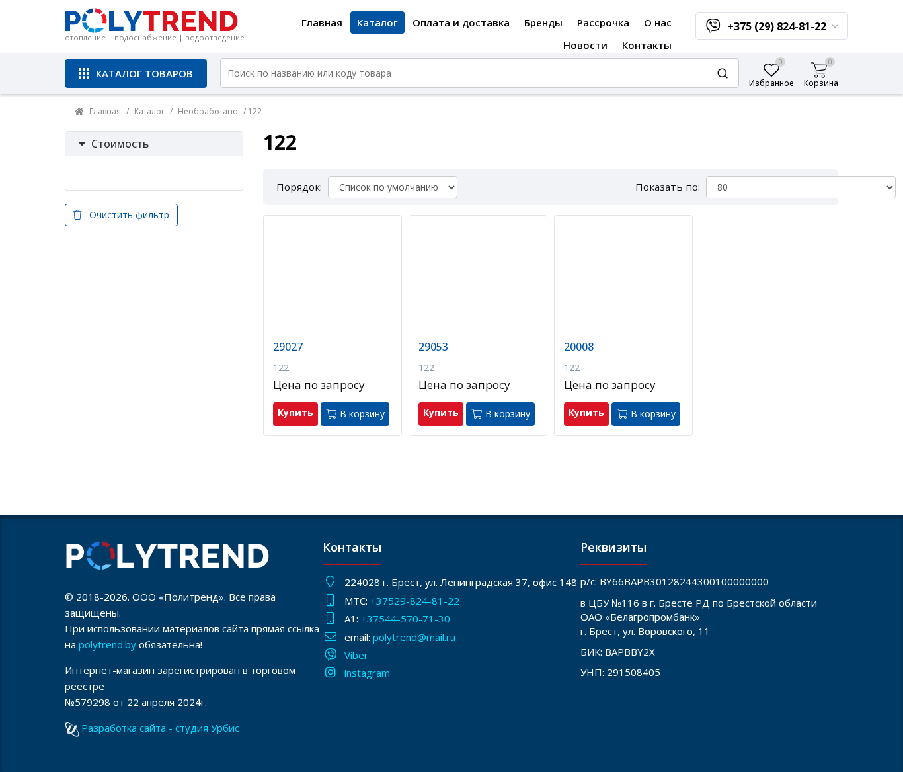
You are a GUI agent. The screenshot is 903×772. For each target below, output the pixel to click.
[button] (136, 73)
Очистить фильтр (125, 214)
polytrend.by (107, 644)
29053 (433, 347)
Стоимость (120, 143)
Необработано (208, 111)
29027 (288, 347)
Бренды (543, 22)
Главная (321, 22)
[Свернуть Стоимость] (82, 143)
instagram (367, 672)
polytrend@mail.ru (414, 637)
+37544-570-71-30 (407, 618)
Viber (356, 655)
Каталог (377, 22)
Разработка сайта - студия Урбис (160, 727)
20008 (579, 347)
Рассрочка (603, 22)
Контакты (647, 45)
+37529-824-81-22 (414, 600)
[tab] (154, 144)
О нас (658, 22)
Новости (585, 45)
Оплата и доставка (461, 22)
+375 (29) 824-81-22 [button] (778, 26)
